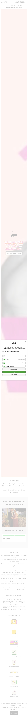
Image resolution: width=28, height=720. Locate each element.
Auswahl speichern (14, 369)
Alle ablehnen (14, 374)
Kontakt (8, 378)
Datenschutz (18, 378)
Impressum (13, 378)
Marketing (8, 362)
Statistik (7, 359)
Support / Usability (10, 366)
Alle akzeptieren (14, 371)
